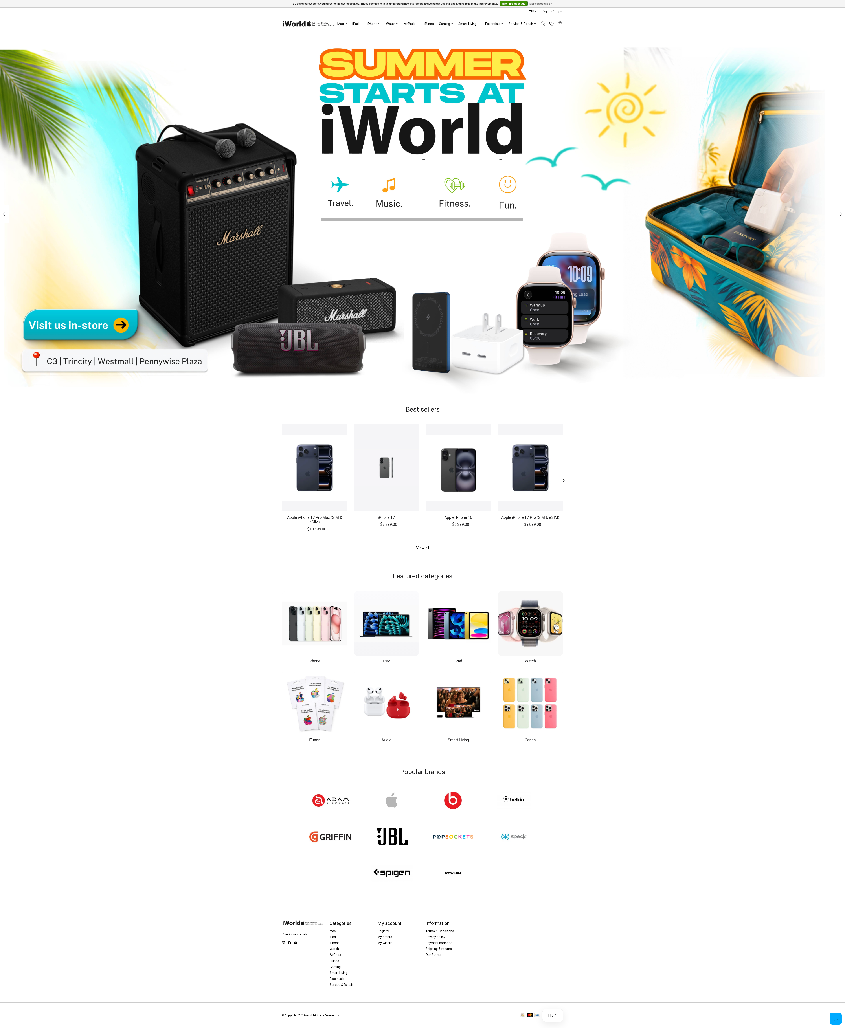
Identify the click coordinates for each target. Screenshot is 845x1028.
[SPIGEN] (391, 873)
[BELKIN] (514, 801)
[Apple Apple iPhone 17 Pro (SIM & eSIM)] (530, 467)
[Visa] (537, 1015)
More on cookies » (540, 3)
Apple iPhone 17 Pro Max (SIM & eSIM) (314, 519)
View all (422, 548)
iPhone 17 (386, 517)
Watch (530, 661)
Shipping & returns (439, 949)
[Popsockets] (453, 837)
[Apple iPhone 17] (386, 467)
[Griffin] (330, 837)
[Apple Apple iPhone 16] (458, 467)
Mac (386, 661)
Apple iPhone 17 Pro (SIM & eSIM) (530, 517)
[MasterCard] (530, 1015)
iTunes (429, 24)
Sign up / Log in (552, 11)
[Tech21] (453, 873)
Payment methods (439, 943)
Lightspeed (346, 1015)
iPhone (314, 661)
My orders (385, 937)
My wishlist (385, 943)
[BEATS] (453, 801)
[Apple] (391, 801)
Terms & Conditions (440, 931)
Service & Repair (341, 985)
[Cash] (522, 1015)
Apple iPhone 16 (458, 517)
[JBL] (391, 837)
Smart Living (458, 740)
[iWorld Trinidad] (309, 23)
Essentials (337, 979)
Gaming (335, 967)
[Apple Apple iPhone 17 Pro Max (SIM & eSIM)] (314, 467)
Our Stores (433, 955)
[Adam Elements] (330, 801)
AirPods (335, 955)
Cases (530, 740)
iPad (458, 661)
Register (383, 931)
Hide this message (513, 3)
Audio (386, 740)
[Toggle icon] (543, 24)
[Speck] (514, 837)
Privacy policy (435, 937)
